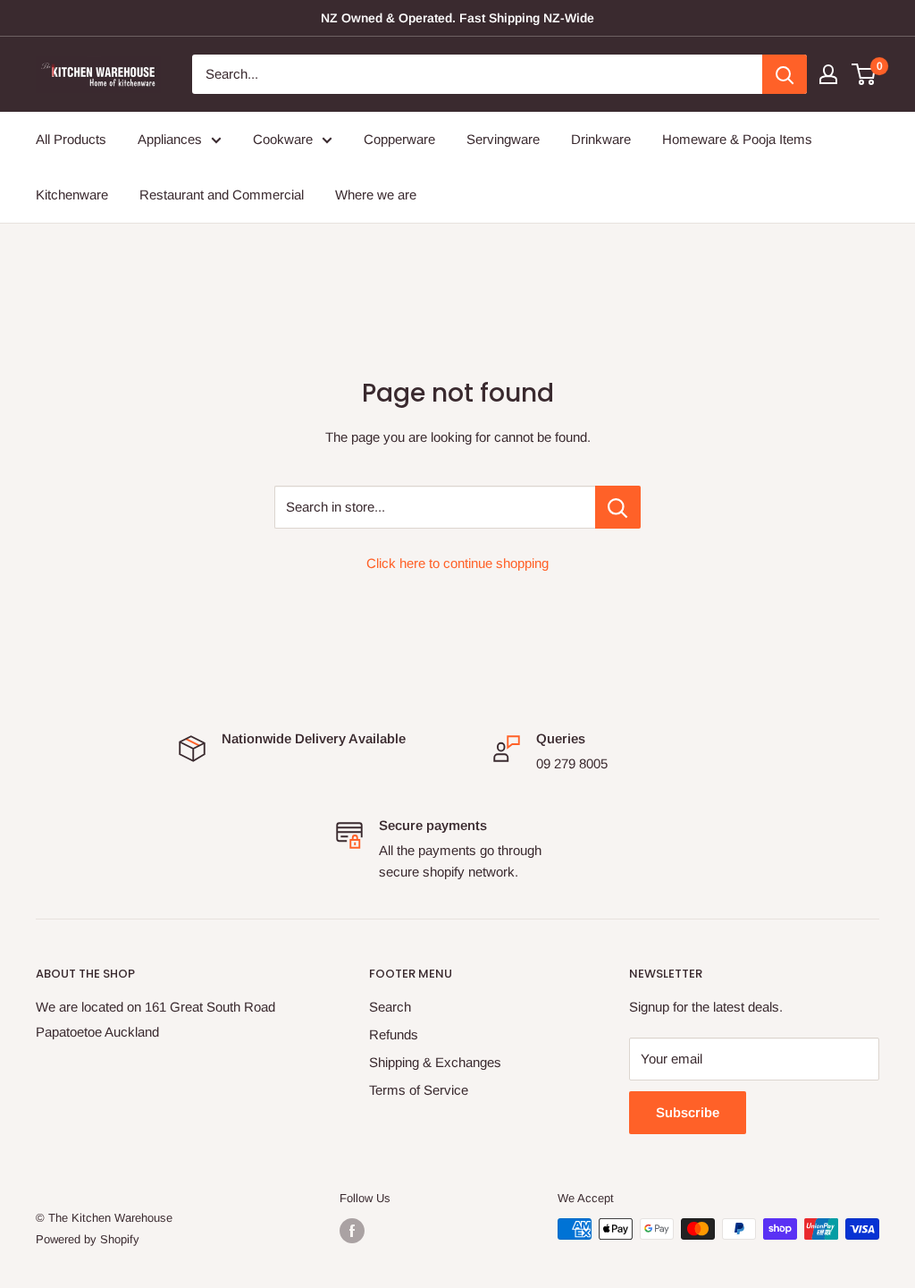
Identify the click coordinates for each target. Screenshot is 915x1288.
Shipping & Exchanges (435, 1062)
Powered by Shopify (87, 1239)
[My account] (828, 74)
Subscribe (687, 1112)
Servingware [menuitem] (503, 139)
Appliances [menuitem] (170, 139)
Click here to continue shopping (457, 563)
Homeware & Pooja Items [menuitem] (737, 139)
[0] (864, 74)
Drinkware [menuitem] (601, 139)
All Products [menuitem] (71, 139)
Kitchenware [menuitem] (72, 194)
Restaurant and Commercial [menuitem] (221, 194)
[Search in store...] (618, 507)
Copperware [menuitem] (399, 139)
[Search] (784, 74)
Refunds (393, 1034)
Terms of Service (418, 1089)
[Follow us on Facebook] (352, 1230)
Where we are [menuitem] (375, 194)
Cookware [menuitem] (283, 139)
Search (390, 1006)
